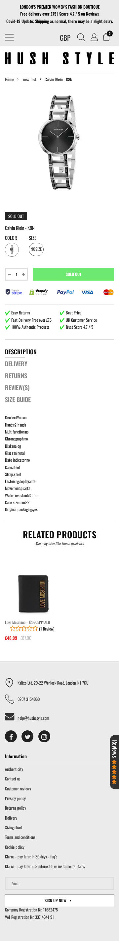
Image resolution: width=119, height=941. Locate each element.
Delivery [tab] (16, 363)
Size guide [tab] (18, 399)
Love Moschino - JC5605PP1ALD (27, 622)
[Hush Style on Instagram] (44, 736)
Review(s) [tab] (17, 387)
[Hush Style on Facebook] (11, 736)
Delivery (11, 818)
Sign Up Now (55, 900)
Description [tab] (21, 351)
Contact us (12, 778)
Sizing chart (13, 827)
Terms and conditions (20, 837)
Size (32, 237)
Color (11, 237)
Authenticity (14, 769)
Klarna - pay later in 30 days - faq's (31, 856)
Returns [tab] (16, 375)
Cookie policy (14, 847)
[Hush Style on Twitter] (27, 736)
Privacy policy (15, 798)
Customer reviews (18, 788)
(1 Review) (46, 629)
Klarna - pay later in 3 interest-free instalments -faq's (45, 866)
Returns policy (15, 808)
